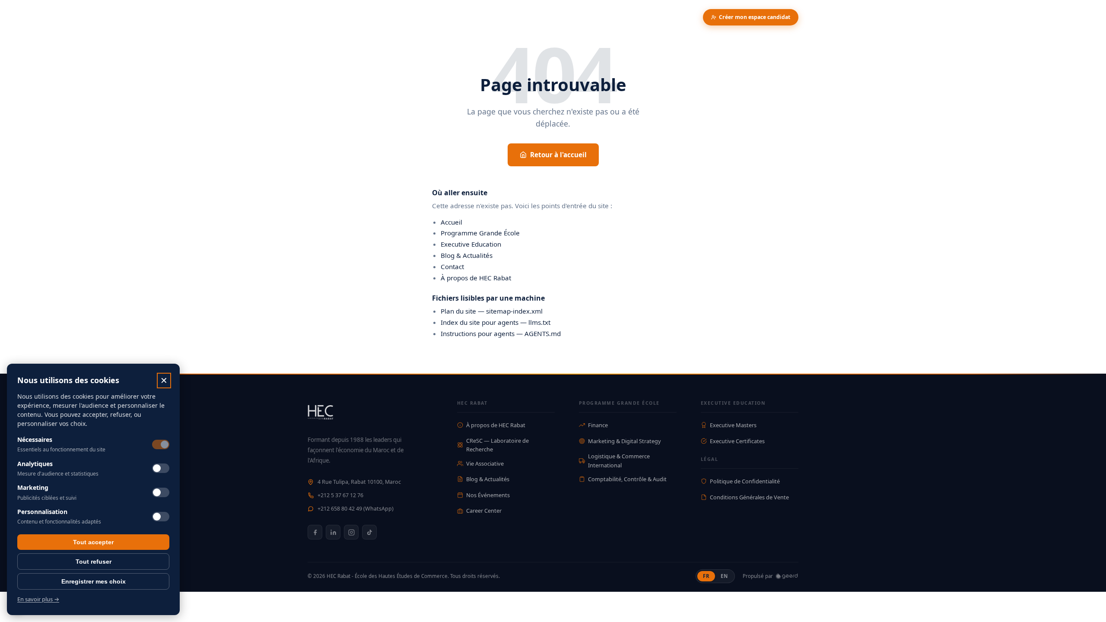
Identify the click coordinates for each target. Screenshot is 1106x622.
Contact (452, 266)
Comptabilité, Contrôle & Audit (627, 479)
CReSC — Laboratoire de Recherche (497, 445)
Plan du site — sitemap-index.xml (492, 311)
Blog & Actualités (467, 255)
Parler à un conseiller (663, 17)
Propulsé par (758, 576)
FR (709, 575)
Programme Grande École (480, 232)
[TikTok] (369, 532)
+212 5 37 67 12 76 (340, 495)
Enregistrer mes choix (93, 581)
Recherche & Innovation (429, 17)
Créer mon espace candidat (754, 17)
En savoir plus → (38, 599)
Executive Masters (733, 425)
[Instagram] (351, 532)
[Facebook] (315, 532)
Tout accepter (93, 542)
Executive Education (471, 244)
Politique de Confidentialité (745, 481)
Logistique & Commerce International (619, 460)
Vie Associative (485, 463)
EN (727, 575)
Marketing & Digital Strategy (624, 441)
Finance (598, 425)
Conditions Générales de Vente (749, 497)
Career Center (484, 510)
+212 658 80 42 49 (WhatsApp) (356, 508)
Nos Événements (488, 495)
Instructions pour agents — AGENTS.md (501, 333)
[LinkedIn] (333, 532)
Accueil (451, 222)
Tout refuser (93, 561)
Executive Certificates (737, 441)
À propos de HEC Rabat (476, 277)
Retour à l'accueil (558, 154)
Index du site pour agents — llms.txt (495, 322)
